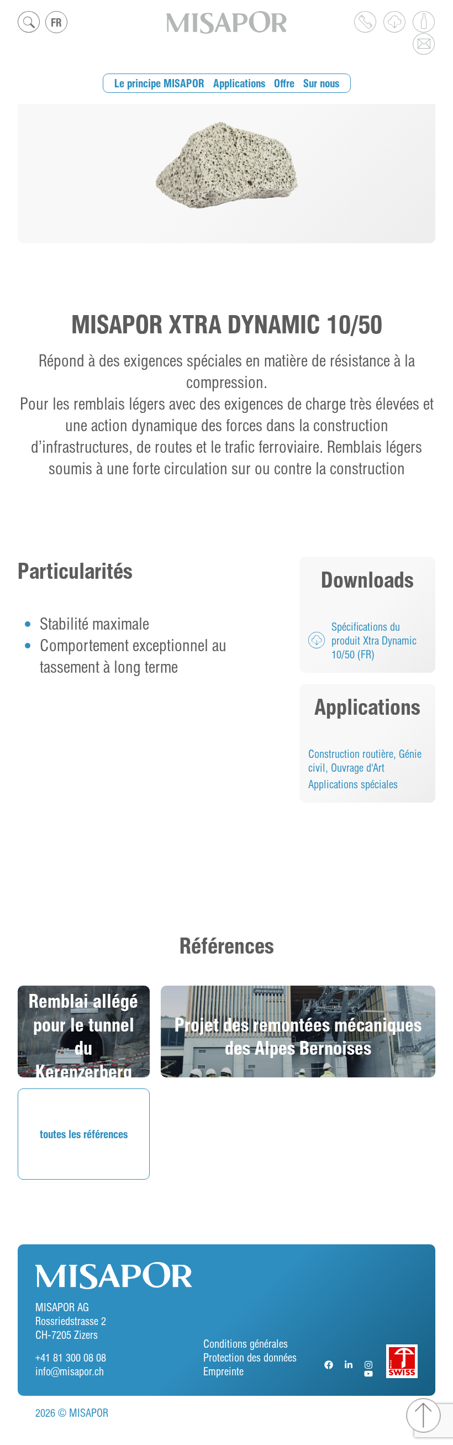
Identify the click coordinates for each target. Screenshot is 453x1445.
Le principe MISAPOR (159, 83)
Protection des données (250, 1357)
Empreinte (223, 1371)
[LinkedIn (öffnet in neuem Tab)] (349, 1364)
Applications (239, 83)
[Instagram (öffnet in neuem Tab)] (369, 1364)
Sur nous (321, 83)
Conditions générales (245, 1343)
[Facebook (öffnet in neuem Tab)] (329, 1364)
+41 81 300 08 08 (70, 1357)
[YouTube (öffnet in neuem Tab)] (369, 1373)
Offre (284, 83)
